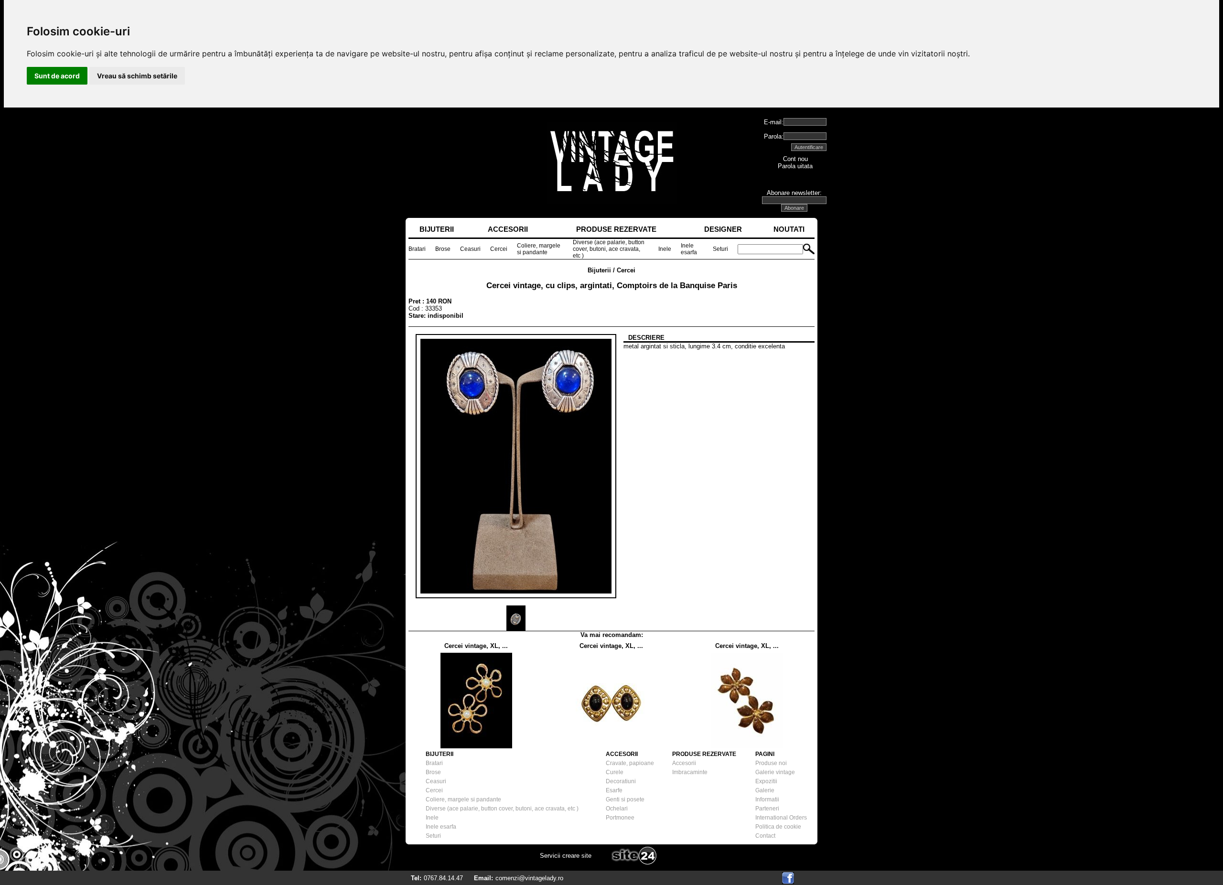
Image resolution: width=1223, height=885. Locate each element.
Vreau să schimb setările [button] (137, 76)
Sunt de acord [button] (57, 76)
